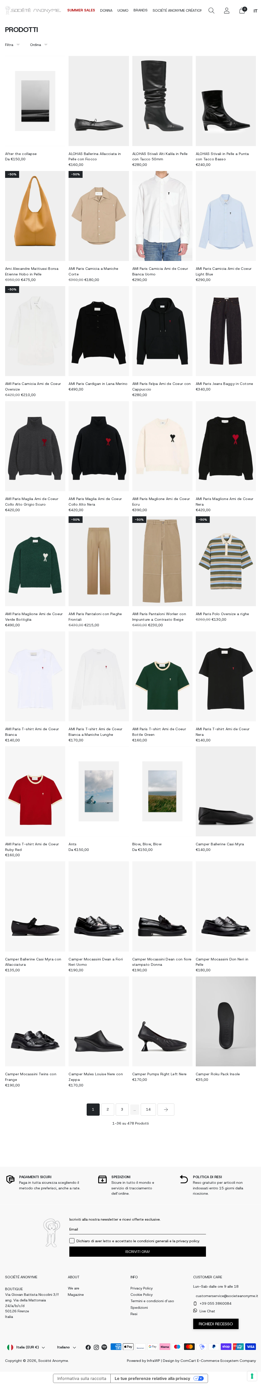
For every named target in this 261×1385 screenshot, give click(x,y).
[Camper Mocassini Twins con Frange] (35, 1021)
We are (73, 1288)
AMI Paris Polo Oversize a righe (222, 614)
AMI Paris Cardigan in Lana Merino (98, 383)
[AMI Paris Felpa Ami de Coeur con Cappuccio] (162, 331)
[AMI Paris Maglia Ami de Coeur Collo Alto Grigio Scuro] (35, 446)
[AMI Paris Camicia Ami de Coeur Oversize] (35, 331)
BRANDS (141, 10)
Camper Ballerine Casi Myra (220, 844)
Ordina (35, 44)
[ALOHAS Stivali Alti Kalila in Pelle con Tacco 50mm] (162, 101)
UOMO (123, 10)
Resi (133, 1314)
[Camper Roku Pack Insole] (226, 1021)
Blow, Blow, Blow (147, 844)
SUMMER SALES (81, 10)
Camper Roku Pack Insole (218, 1074)
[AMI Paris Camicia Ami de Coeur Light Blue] (226, 216)
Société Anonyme (53, 1360)
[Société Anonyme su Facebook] (88, 1348)
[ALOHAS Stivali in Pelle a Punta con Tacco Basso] (226, 101)
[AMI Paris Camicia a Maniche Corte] (99, 216)
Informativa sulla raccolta (81, 1378)
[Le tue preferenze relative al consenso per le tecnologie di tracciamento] (252, 1376)
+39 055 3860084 (215, 1303)
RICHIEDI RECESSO (216, 1324)
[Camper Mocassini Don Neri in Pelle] (226, 906)
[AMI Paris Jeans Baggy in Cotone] (226, 331)
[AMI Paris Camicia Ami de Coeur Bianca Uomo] (162, 216)
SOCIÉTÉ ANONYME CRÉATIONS (179, 10)
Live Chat (207, 1311)
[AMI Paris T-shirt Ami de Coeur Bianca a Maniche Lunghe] (99, 676)
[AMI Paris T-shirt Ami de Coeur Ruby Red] (35, 791)
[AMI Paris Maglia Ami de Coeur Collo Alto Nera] (99, 446)
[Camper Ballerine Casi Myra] (226, 791)
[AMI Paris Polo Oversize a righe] (226, 561)
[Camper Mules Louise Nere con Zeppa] (99, 1021)
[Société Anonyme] (33, 10)
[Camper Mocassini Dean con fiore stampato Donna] (162, 906)
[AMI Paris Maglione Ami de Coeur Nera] (226, 446)
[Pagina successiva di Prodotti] (166, 1109)
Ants (72, 844)
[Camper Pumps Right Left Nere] (162, 1021)
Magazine (76, 1294)
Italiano (63, 1347)
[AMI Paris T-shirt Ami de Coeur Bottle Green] (162, 676)
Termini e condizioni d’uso (152, 1301)
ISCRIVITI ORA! (137, 1251)
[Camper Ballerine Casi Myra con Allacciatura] (35, 906)
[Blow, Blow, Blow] (162, 791)
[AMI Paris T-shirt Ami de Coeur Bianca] (35, 676)
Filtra (9, 44)
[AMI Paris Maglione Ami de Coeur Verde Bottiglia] (35, 561)
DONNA (106, 10)
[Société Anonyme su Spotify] (104, 1348)
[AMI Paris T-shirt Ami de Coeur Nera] (226, 676)
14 (148, 1109)
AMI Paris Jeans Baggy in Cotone (224, 383)
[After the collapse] (35, 101)
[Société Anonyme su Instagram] (96, 1348)
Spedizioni (139, 1307)
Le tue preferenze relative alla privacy (152, 1378)
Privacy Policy (141, 1288)
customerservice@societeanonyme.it (223, 1296)
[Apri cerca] (211, 10)
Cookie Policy (141, 1294)
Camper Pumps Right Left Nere (159, 1074)
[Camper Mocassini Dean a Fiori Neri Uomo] (99, 906)
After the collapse (21, 153)
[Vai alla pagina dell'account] (226, 10)
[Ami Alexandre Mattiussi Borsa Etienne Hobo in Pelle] (35, 216)
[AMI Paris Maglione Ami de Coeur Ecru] (162, 446)
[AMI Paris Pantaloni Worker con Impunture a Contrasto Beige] (162, 561)
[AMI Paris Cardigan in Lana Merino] (99, 331)
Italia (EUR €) (27, 1347)
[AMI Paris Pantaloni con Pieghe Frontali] (99, 561)
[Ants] (99, 791)
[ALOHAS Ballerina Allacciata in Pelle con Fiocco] (99, 101)
